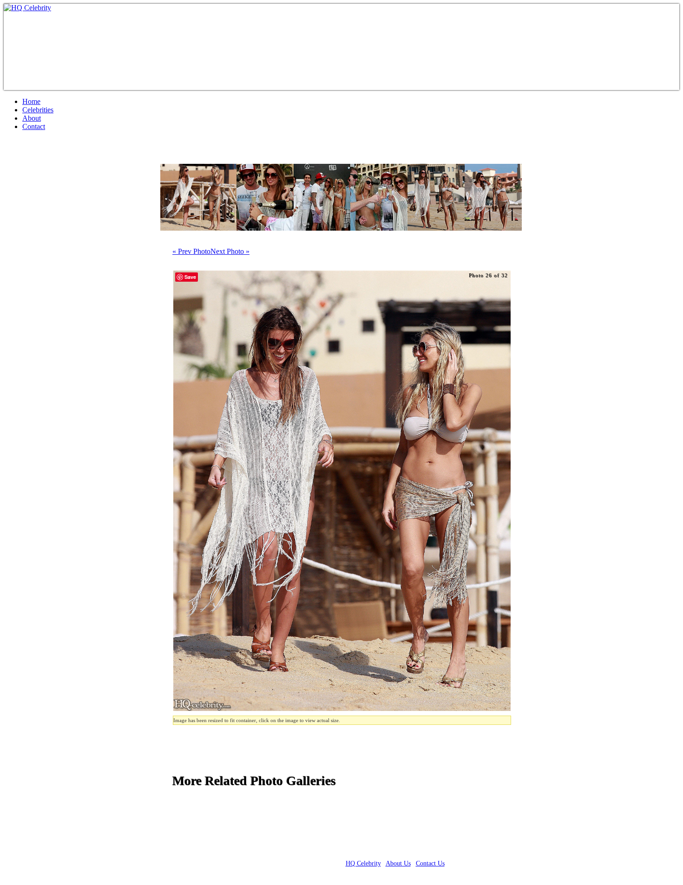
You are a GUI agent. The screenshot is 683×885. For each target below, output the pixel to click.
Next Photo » (230, 251)
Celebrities (37, 110)
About (31, 118)
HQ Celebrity (363, 863)
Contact (33, 126)
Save (190, 276)
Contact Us (430, 863)
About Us (398, 863)
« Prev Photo (191, 251)
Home (31, 101)
